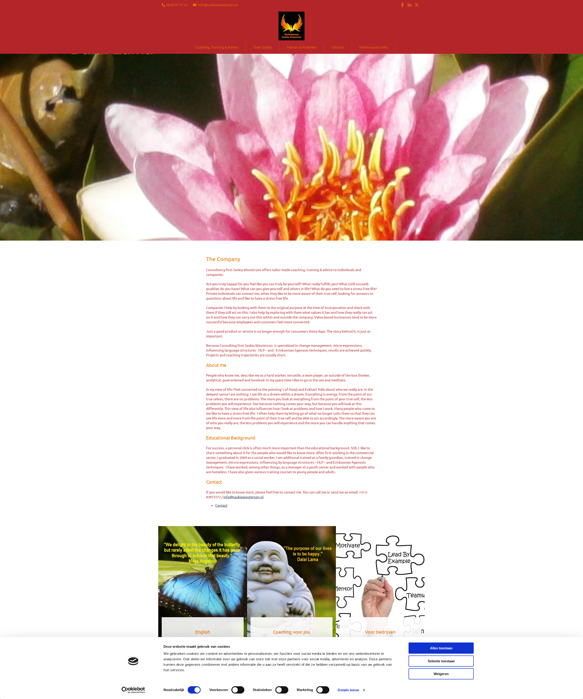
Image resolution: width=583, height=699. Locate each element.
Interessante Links (373, 47)
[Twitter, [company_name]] (416, 4)
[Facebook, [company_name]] (402, 4)
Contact (338, 47)
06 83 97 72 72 (176, 5)
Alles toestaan (441, 648)
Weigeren (441, 674)
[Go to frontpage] (291, 26)
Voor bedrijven (380, 632)
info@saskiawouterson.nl (218, 5)
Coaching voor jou (291, 632)
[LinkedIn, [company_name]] (409, 4)
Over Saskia (262, 47)
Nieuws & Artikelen (302, 47)
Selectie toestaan (441, 661)
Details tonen (348, 690)
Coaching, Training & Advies (216, 47)
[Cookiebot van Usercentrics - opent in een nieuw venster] (133, 690)
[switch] (237, 690)
